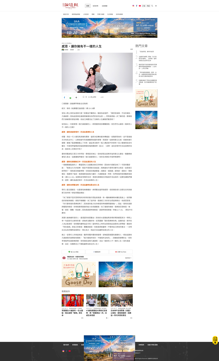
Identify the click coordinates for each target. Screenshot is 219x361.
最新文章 (66, 14)
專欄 (93, 14)
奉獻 (148, 6)
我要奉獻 (127, 258)
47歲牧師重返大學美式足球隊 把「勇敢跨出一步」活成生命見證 (96, 313)
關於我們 (66, 345)
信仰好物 (95, 6)
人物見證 (86, 14)
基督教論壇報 (76, 14)
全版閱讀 (104, 6)
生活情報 (110, 14)
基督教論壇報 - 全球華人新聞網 (70, 6)
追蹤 (78, 49)
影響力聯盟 (100, 14)
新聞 (87, 6)
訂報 (143, 6)
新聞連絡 (75, 345)
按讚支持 (97, 252)
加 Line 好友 (74, 252)
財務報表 (141, 345)
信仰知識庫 (119, 14)
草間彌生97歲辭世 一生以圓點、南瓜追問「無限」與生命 (72, 313)
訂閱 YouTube (121, 252)
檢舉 (131, 49)
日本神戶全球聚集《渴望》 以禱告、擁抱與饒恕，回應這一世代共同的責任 (121, 313)
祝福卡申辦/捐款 (153, 345)
